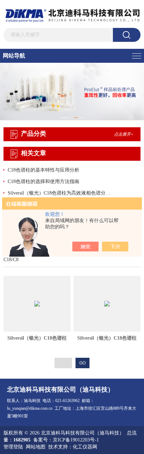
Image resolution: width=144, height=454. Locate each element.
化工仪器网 (85, 446)
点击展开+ (124, 134)
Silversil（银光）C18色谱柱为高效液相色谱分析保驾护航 (61, 193)
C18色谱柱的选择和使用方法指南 (43, 181)
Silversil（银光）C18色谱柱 (37, 338)
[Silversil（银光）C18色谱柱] (37, 304)
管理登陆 (13, 446)
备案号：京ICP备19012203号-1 (66, 439)
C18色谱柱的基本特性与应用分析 (43, 170)
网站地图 (35, 446)
